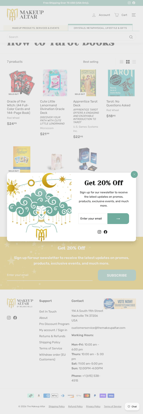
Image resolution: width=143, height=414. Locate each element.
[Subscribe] (118, 218)
